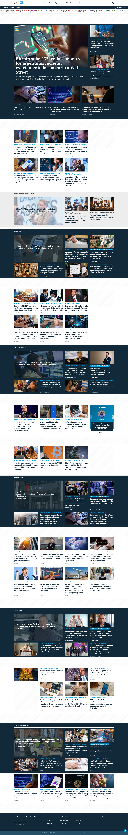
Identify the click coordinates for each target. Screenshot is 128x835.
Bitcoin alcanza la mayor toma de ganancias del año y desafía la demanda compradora (51, 335)
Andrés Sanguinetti (45, 276)
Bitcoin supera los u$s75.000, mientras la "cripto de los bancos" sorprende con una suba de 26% (63, 109)
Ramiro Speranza (95, 51)
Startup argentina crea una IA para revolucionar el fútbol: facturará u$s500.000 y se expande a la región (76, 634)
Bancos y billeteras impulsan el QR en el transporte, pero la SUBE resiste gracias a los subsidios (38, 247)
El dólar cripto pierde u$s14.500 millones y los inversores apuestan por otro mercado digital (51, 178)
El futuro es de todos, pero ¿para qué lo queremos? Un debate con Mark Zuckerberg (101, 426)
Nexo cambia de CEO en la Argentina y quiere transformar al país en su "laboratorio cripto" (100, 371)
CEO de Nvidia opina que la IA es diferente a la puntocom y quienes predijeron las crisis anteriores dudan (25, 426)
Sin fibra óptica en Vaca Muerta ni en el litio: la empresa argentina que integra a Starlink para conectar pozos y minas (74, 588)
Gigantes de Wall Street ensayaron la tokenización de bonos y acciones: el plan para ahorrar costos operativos (76, 503)
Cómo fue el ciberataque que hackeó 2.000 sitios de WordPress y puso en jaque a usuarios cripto (76, 466)
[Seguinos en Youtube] (34, 817)
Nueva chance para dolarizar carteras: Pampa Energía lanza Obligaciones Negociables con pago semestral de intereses (51, 519)
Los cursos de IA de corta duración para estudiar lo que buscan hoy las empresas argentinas (101, 75)
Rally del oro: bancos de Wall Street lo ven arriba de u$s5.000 (51, 673)
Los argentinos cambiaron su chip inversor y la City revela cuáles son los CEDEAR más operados (101, 502)
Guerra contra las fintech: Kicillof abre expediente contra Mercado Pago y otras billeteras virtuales (25, 587)
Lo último (44, 3)
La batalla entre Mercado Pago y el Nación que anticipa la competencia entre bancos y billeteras (102, 44)
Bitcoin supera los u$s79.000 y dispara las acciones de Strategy (51, 465)
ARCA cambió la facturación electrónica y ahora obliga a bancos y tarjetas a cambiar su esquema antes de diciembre (101, 704)
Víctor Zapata (20, 81)
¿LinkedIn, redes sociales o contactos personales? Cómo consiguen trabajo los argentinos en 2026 (101, 764)
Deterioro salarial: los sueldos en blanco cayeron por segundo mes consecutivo (101, 749)
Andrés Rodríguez (20, 114)
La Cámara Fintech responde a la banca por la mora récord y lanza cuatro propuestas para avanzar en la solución (76, 255)
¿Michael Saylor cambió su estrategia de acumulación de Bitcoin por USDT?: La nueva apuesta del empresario (76, 371)
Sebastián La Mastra (22, 498)
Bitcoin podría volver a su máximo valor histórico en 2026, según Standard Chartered (50, 587)
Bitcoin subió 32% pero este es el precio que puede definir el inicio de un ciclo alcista (26, 308)
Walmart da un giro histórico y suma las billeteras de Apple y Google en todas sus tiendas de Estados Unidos (26, 335)
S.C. (67, 225)
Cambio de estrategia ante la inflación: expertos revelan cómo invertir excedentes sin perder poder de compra (51, 703)
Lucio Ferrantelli (95, 81)
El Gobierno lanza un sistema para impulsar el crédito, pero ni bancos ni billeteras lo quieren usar (96, 109)
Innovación (89, 3)
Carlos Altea (94, 225)
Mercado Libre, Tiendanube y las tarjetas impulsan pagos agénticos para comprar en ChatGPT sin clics (101, 269)
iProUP (17, 312)
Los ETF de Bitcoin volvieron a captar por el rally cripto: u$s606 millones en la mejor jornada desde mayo (25, 557)
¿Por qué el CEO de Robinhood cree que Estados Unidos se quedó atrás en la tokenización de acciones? (25, 795)
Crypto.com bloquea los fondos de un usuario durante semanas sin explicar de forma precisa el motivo (51, 425)
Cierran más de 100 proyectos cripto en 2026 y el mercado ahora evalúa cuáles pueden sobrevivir (37, 363)
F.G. (17, 433)
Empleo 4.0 (73, 3)
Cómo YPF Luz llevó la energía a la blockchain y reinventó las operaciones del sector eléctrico (37, 210)
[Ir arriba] (125, 830)
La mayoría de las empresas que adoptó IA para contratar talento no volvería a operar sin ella (76, 749)
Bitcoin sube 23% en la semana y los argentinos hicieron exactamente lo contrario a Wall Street (48, 65)
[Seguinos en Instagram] (17, 817)
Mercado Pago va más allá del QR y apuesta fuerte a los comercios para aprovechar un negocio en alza (51, 269)
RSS (102, 816)
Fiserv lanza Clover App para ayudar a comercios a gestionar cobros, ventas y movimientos (101, 255)
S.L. (67, 595)
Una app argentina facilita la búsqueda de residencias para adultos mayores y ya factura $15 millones (38, 626)
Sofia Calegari (21, 630)
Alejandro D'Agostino (87, 114)
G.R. (17, 595)
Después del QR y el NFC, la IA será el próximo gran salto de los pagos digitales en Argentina (26, 178)
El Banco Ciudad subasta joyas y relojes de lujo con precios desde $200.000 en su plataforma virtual (76, 703)
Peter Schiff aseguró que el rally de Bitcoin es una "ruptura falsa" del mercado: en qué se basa (101, 674)
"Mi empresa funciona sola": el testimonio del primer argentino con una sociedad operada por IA (101, 634)
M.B (67, 433)
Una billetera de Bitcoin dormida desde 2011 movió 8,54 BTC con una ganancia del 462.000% (101, 587)
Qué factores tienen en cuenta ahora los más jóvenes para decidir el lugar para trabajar (26, 466)
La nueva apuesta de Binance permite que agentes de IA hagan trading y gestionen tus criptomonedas (101, 557)
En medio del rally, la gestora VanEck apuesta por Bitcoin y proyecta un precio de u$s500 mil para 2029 (76, 795)
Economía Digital (53, 3)
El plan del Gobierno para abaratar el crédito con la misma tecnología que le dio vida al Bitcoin (51, 386)
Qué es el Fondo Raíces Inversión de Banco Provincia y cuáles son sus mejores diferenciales (76, 425)
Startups (81, 3)
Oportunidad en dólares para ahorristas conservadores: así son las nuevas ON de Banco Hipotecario (36, 494)
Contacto (64, 826)
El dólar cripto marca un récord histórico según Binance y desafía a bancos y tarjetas (101, 386)
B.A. (17, 471)
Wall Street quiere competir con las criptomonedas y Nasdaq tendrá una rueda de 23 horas (76, 150)
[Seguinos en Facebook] (22, 817)
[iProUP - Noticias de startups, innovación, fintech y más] (18, 2)
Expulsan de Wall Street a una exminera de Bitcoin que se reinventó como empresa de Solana (51, 795)
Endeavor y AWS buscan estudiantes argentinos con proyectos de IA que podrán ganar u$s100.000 (51, 764)
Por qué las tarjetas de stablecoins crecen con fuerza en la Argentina (102, 217)
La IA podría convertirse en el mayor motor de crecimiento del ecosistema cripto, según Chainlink (76, 335)
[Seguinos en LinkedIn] (26, 817)
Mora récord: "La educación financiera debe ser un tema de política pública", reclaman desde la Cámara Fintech (76, 181)
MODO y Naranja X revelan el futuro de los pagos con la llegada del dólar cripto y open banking (76, 219)
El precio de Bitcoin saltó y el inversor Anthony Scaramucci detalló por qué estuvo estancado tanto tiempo (102, 795)
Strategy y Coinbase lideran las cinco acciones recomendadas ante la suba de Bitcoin (51, 150)
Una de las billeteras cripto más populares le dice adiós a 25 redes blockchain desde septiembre (76, 557)
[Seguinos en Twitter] (30, 817)
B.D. (67, 471)
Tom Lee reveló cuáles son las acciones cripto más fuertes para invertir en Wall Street (76, 308)
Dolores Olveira (95, 640)
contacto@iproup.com (19, 824)
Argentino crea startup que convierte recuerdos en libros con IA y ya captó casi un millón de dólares (51, 648)
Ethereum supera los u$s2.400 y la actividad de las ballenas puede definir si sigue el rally (51, 308)
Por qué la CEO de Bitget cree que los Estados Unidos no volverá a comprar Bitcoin (51, 556)
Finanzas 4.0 (64, 3)
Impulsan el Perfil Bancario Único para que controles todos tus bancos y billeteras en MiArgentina (25, 150)
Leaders (49, 826)
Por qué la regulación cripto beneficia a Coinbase (30, 108)
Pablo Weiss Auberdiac (71, 377)
